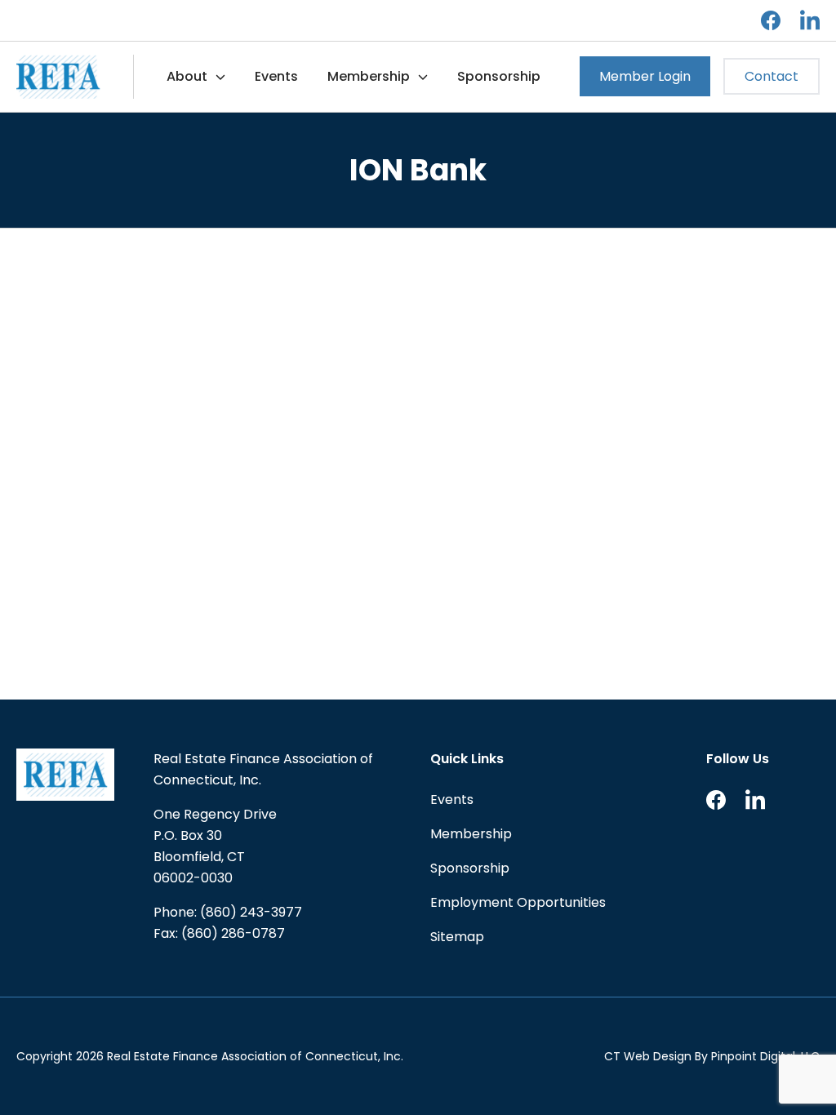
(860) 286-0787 (233, 933)
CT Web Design (647, 1056)
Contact (771, 76)
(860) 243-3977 (251, 912)
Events (276, 76)
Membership (368, 76)
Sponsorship (498, 76)
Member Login (645, 76)
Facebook (770, 20)
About (187, 76)
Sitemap (457, 936)
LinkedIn (810, 20)
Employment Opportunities (518, 902)
